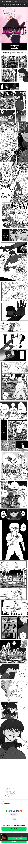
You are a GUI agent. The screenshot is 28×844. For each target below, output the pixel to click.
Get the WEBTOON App (17, 838)
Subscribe (14, 814)
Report (14, 819)
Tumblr (17, 811)
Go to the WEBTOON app (14, 841)
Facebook (10, 811)
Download (14, 829)
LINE (7, 811)
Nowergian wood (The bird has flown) (13, 1)
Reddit (20, 811)
